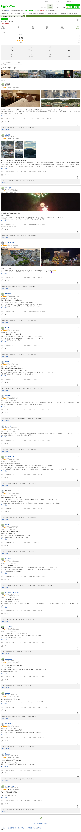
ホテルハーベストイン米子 (8, 21)
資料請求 (40, 828)
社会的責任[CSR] (22, 828)
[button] (5, 74)
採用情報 (30, 828)
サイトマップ (54, 1)
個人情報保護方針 (12, 828)
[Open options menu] (79, 84)
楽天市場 (69, 1)
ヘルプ (40, 1)
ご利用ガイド (46, 1)
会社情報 (4, 828)
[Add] (78, 20)
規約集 (35, 828)
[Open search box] (3, 63)
